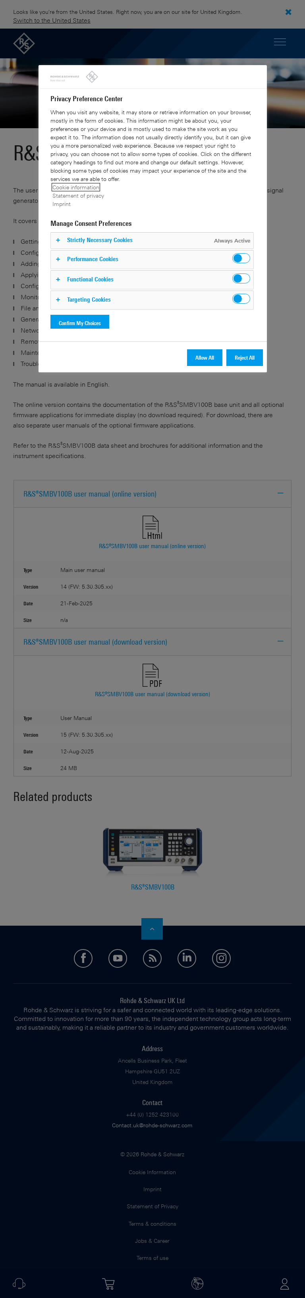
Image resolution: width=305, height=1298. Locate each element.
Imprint (61, 203)
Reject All (245, 357)
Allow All (204, 357)
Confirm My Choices (80, 323)
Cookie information (75, 187)
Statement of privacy (78, 195)
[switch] (241, 258)
